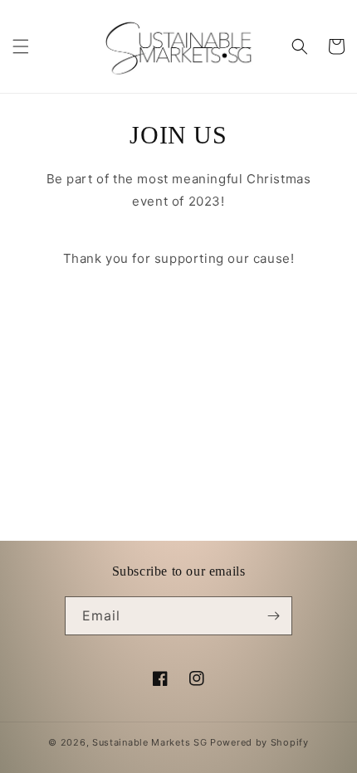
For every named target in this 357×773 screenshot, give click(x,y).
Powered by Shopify (259, 742)
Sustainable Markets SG (149, 742)
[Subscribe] (273, 615)
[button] (20, 46)
